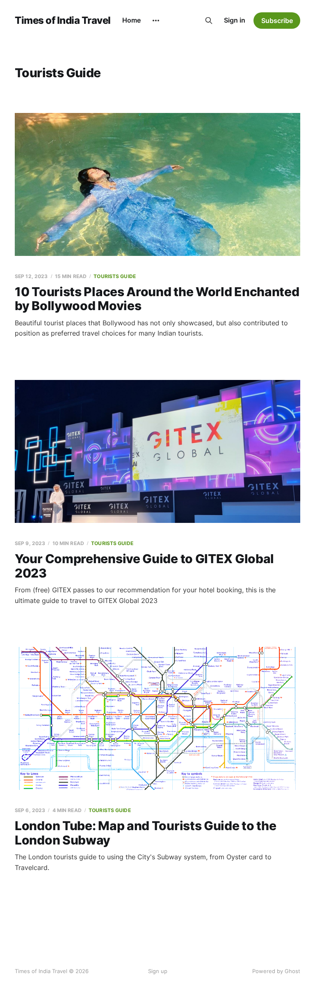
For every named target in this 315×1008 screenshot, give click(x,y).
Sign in (234, 20)
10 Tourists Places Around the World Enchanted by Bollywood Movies (157, 298)
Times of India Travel (63, 20)
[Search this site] (209, 20)
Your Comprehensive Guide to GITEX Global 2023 (144, 565)
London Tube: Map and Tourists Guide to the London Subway (145, 832)
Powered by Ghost (276, 971)
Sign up (157, 971)
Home (131, 20)
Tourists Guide (115, 276)
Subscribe (277, 20)
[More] (156, 20)
